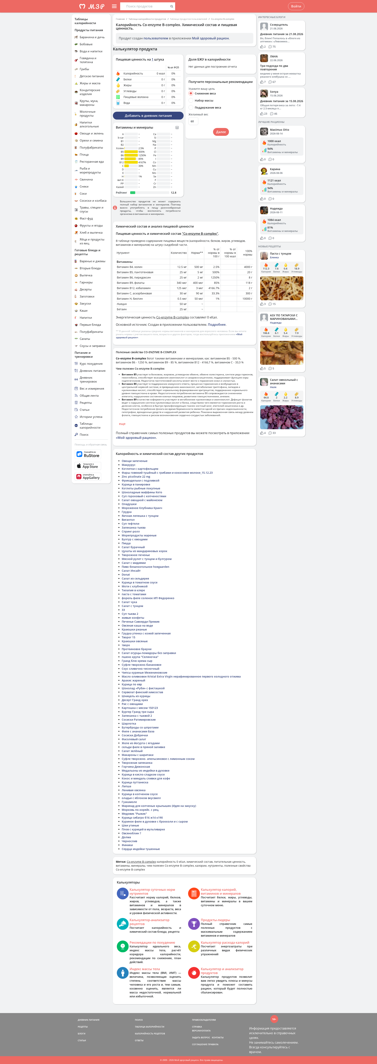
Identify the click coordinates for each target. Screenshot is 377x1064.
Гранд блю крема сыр (137, 661)
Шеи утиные (130, 825)
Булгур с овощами (134, 539)
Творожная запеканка (137, 763)
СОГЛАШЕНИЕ (199, 1044)
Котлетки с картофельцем (140, 469)
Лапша (126, 786)
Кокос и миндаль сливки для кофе (146, 778)
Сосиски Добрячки (135, 735)
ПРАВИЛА (213, 1044)
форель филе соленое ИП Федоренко (148, 598)
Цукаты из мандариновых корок (144, 551)
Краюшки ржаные (134, 629)
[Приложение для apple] (91, 466)
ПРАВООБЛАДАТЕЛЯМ (204, 1019)
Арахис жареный (133, 680)
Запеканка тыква (133, 527)
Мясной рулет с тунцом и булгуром (147, 559)
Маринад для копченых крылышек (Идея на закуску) (159, 806)
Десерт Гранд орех (135, 700)
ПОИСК (139, 1019)
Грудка (127, 512)
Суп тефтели (130, 523)
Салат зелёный (132, 751)
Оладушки (129, 504)
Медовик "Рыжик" (134, 813)
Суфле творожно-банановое (141, 665)
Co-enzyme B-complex (222, 18)
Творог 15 (128, 637)
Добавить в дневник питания (148, 115)
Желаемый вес (198, 114)
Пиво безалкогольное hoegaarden (145, 567)
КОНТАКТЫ (218, 1037)
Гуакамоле (129, 802)
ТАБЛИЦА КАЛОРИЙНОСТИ (149, 1026)
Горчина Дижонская (136, 766)
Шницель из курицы (136, 696)
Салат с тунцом (132, 606)
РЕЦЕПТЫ (83, 1026)
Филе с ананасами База (138, 731)
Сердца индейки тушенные (141, 849)
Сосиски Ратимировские (139, 719)
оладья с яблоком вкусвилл (141, 798)
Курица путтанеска (135, 782)
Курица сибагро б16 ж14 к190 (142, 817)
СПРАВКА (197, 1026)
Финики (127, 845)
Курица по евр (132, 684)
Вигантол (128, 520)
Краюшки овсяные (135, 641)
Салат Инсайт (131, 570)
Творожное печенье (136, 555)
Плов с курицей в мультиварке (143, 829)
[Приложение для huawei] (91, 477)
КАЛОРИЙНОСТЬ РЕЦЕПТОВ (150, 1033)
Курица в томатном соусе (139, 582)
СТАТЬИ (82, 1040)
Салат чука (129, 602)
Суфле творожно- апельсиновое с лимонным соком (158, 759)
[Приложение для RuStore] (91, 454)
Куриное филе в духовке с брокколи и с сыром (155, 821)
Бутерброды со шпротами (140, 727)
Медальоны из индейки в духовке (145, 770)
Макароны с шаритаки (137, 755)
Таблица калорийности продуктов (147, 18)
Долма (126, 837)
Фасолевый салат (134, 739)
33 (123, 610)
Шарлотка (129, 723)
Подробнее (217, 324)
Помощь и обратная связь (91, 444)
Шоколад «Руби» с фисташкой (143, 688)
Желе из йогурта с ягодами (141, 743)
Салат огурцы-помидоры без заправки (149, 653)
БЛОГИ (81, 1033)
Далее (221, 132)
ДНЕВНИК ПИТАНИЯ (88, 1019)
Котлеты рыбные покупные (141, 488)
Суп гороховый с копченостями (144, 496)
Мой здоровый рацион (210, 38)
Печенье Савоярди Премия (140, 621)
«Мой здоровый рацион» (136, 437)
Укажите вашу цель (201, 89)
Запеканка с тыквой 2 (137, 715)
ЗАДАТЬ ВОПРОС (201, 1037)
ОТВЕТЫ (139, 1040)
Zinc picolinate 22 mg (136, 476)
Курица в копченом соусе (140, 794)
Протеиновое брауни (136, 649)
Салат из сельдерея (135, 578)
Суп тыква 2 (130, 614)
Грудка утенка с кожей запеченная (146, 633)
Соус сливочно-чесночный (140, 668)
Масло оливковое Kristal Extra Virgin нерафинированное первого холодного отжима (181, 676)
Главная (120, 18)
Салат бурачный (133, 547)
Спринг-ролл (131, 531)
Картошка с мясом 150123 (140, 708)
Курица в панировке (136, 484)
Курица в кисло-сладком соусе (143, 774)
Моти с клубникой (134, 586)
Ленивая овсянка (133, 790)
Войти (296, 6)
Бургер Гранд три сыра (138, 712)
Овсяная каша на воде (137, 625)
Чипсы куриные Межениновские (144, 672)
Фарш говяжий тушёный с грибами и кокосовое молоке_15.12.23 (167, 472)
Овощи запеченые (134, 461)
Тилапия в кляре (133, 590)
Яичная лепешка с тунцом (140, 516)
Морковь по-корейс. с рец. (140, 810)
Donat (126, 574)
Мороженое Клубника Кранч (142, 508)
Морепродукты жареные (139, 535)
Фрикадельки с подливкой (140, 480)
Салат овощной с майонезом (142, 500)
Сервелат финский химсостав (142, 692)
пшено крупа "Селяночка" (140, 657)
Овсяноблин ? (131, 833)
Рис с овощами (132, 704)
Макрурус (128, 465)
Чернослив (129, 841)
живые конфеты (133, 618)
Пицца (126, 543)
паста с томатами (134, 594)
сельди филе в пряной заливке (143, 747)
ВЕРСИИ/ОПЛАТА (201, 1030)
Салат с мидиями (134, 563)
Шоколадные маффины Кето (142, 492)
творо (126, 645)
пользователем (156, 38)
